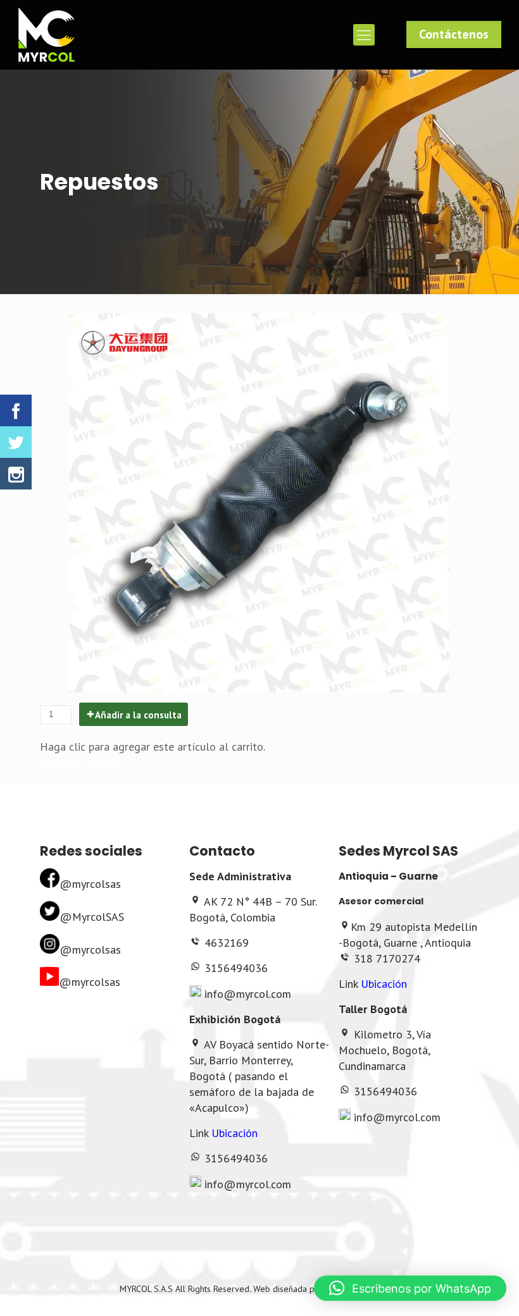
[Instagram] (16, 473)
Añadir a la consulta (138, 715)
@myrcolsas (90, 883)
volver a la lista (78, 762)
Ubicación (234, 1133)
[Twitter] (16, 442)
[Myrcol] (46, 35)
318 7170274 (387, 958)
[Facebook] (16, 410)
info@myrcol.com (247, 994)
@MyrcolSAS (91, 916)
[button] (410, 1288)
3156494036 (236, 968)
